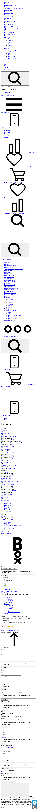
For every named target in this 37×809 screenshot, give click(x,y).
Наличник (11, 40)
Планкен (7, 12)
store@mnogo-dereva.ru (7, 95)
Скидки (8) (4, 430)
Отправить (4, 575)
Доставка (7, 63)
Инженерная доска (10, 5)
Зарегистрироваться (7, 747)
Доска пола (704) (6, 462)
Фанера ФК (11, 56)
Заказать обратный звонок (9, 591)
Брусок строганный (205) (8, 491)
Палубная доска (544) (7, 456)
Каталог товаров (6, 259)
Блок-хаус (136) (5, 472)
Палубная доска (9, 15)
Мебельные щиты (9, 20)
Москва (30, 400)
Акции (6, 67)
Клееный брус (8, 13)
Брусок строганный (10, 32)
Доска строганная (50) (7, 487)
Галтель (10, 39)
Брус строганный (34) (7, 475)
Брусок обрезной (9, 34)
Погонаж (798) (5, 500)
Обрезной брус (8, 26)
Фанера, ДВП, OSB (10, 50)
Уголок (10, 47)
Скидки (6, 2)
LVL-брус (7, 48)
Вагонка (6, 4)
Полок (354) (4, 497)
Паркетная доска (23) (7, 440)
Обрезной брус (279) (7, 478)
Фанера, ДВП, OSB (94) (8, 519)
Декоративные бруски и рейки (13, 8)
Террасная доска (9, 16)
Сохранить (4, 667)
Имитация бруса (9, 10)
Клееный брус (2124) (7, 452)
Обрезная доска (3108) (7, 484)
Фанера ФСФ (12, 58)
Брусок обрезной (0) (7, 494)
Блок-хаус (7, 23)
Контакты (7, 66)
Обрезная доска (9, 29)
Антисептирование (14, 612)
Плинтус (10, 42)
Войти (3, 744)
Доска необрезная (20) (7, 533)
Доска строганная (9, 31)
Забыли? (3, 737)
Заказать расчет (5, 127)
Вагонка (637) (5, 433)
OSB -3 (10, 52)
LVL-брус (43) (5, 516)
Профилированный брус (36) (9, 481)
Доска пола (7, 18)
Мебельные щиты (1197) (8, 465)
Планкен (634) (5, 449)
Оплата (6, 64)
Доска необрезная (9, 59)
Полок (6, 36)
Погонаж (7, 37)
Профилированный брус (11, 28)
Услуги (6, 69)
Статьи (10, 608)
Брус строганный (9, 24)
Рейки (10, 45)
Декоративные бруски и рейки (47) (11, 443)
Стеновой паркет (9, 21)
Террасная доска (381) (7, 459)
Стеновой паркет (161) (8, 468)
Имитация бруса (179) (7, 446)
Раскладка (11, 44)
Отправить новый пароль (8, 782)
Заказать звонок (9, 371)
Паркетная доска (9, 7)
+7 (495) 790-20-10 (6, 92)
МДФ (9, 53)
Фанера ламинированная (15, 55)
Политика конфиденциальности (10, 630)
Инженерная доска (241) (8, 436)
